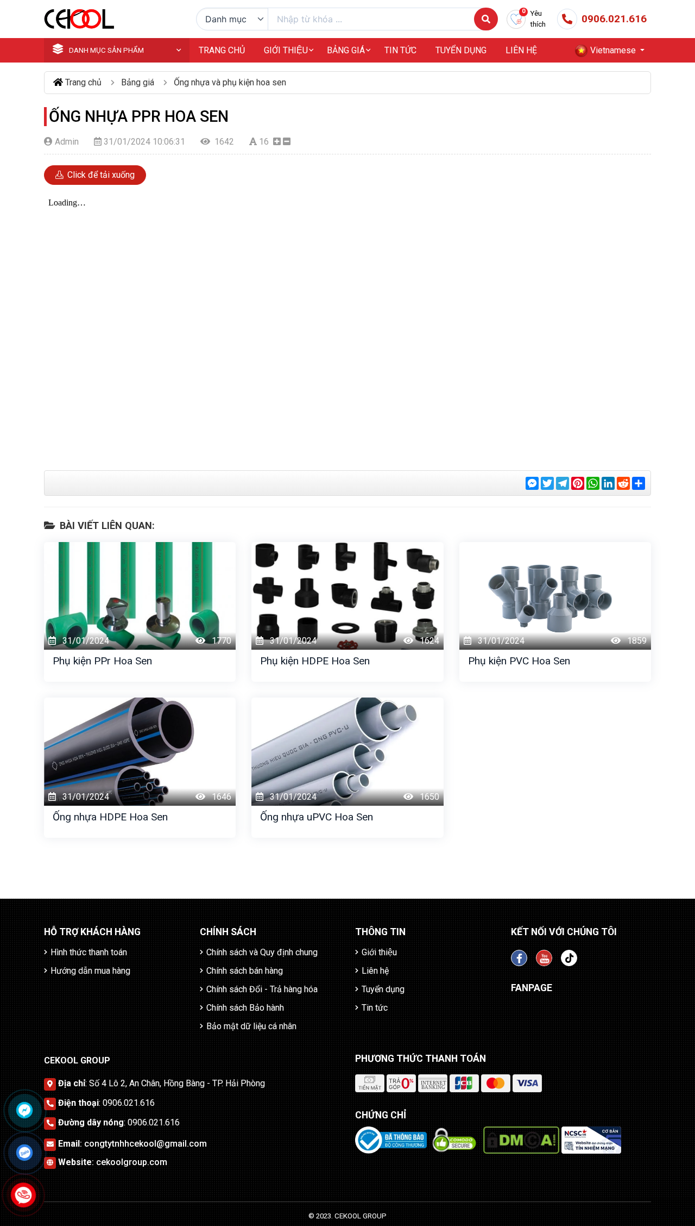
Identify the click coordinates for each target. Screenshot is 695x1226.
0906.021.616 (129, 1103)
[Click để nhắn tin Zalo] (24, 1152)
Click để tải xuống (100, 175)
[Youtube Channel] (544, 958)
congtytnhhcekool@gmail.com (145, 1143)
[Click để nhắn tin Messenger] (24, 1110)
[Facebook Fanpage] (519, 958)
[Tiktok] (569, 958)
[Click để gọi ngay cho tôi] (23, 1195)
